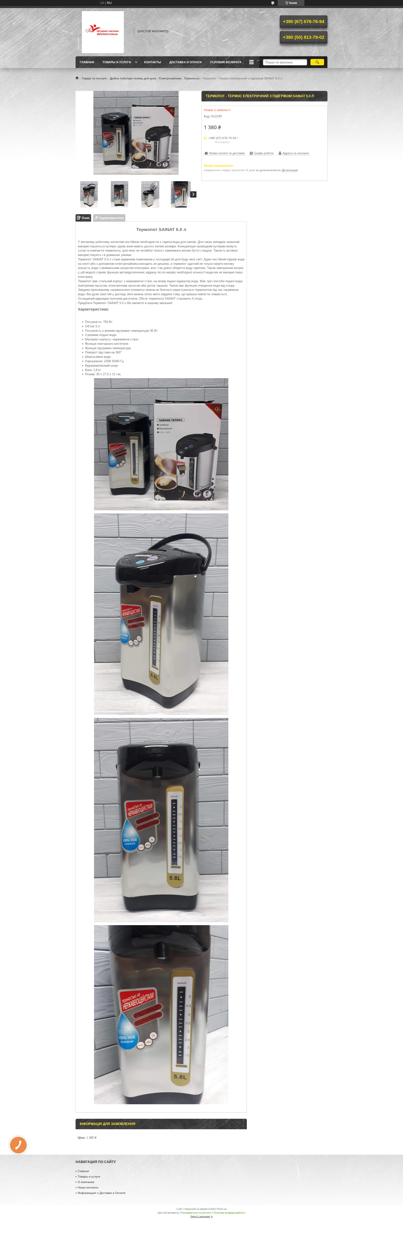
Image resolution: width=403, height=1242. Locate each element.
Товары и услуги (116, 62)
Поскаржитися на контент (196, 1212)
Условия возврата (225, 62)
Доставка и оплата (185, 62)
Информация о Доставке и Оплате (102, 1193)
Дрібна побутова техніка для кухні (133, 78)
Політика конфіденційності (229, 1212)
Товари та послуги (94, 78)
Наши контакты (88, 1187)
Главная (87, 62)
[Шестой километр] (103, 31)
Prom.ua (221, 1209)
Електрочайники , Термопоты (179, 78)
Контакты (152, 62)
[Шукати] (317, 62)
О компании (86, 1182)
